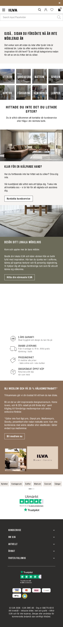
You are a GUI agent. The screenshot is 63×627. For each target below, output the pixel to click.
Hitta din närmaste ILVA (19, 277)
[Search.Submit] (39, 9)
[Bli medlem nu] (31, 458)
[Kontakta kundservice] (31, 145)
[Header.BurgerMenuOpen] (4, 9)
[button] (24, 596)
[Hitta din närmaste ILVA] (31, 221)
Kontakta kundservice (18, 198)
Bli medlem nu (14, 436)
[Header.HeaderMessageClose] (59, 3)
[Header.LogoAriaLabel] (13, 10)
